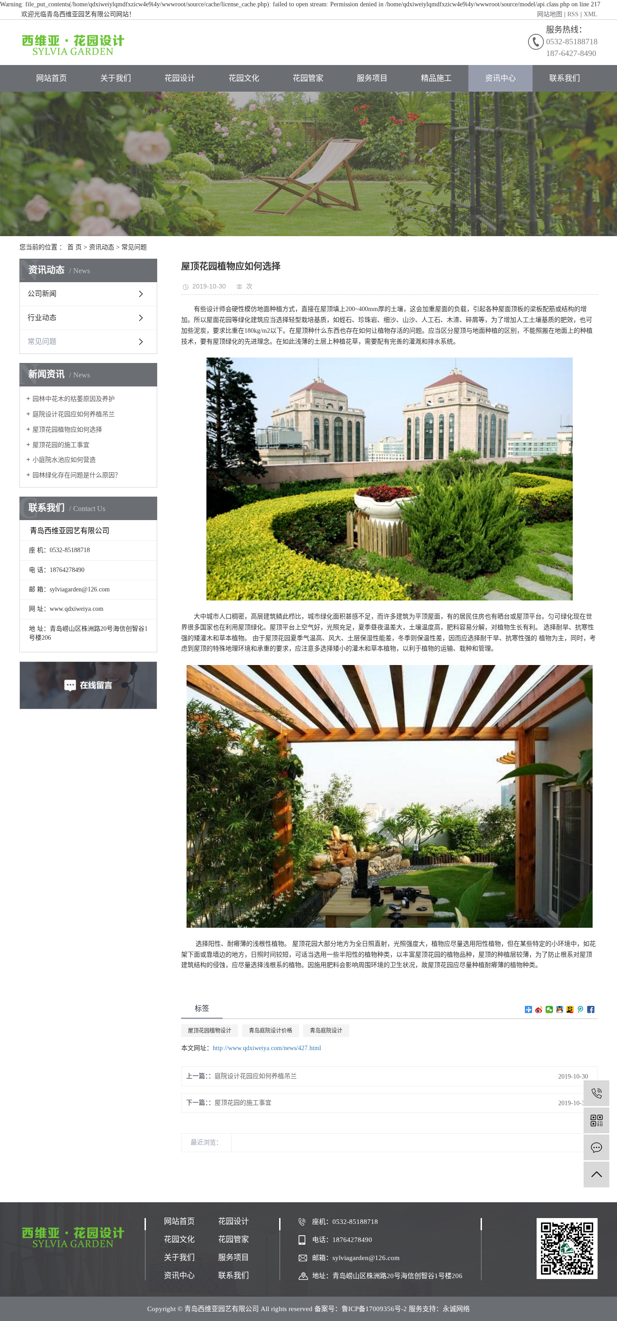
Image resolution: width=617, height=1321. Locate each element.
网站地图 (549, 14)
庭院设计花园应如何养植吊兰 (74, 414)
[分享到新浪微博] (539, 1009)
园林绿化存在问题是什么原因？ (77, 475)
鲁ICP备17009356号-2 (374, 1308)
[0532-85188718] (596, 1093)
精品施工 (436, 78)
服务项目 (372, 78)
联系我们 (564, 78)
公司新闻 (42, 294)
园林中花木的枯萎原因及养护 (74, 398)
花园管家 (308, 78)
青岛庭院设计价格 (270, 1031)
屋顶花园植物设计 (209, 1031)
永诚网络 (456, 1308)
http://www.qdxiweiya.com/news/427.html (267, 1048)
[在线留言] (596, 1147)
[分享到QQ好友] (560, 1009)
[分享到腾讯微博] (580, 1009)
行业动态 (42, 317)
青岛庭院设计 (326, 1031)
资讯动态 (101, 247)
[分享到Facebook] (591, 1009)
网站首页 (51, 78)
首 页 (74, 247)
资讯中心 (500, 78)
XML (591, 14)
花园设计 (179, 78)
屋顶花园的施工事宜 (61, 445)
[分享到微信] (549, 1009)
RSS (573, 14)
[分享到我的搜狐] (570, 1009)
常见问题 (134, 247)
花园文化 (244, 78)
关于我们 (115, 78)
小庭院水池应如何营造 (64, 459)
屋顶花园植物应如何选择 (67, 429)
